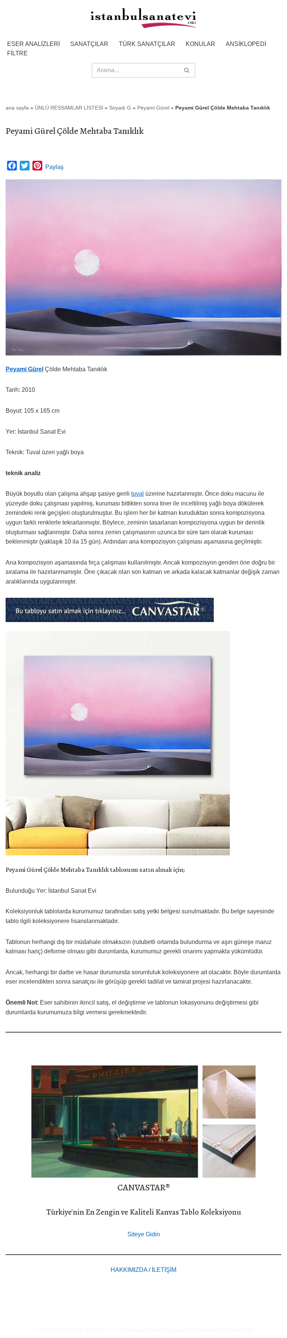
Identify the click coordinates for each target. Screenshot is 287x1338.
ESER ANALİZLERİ (33, 44)
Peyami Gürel (153, 108)
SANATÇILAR (89, 44)
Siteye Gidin (143, 1234)
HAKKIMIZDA (129, 1270)
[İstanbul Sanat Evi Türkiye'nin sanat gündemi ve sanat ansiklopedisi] (143, 19)
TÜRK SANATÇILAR (147, 44)
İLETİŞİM (164, 1270)
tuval (137, 493)
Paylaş (54, 167)
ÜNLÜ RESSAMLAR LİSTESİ (69, 108)
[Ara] (187, 70)
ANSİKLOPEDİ (246, 44)
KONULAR (200, 44)
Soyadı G (120, 108)
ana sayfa (17, 108)
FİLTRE (17, 53)
